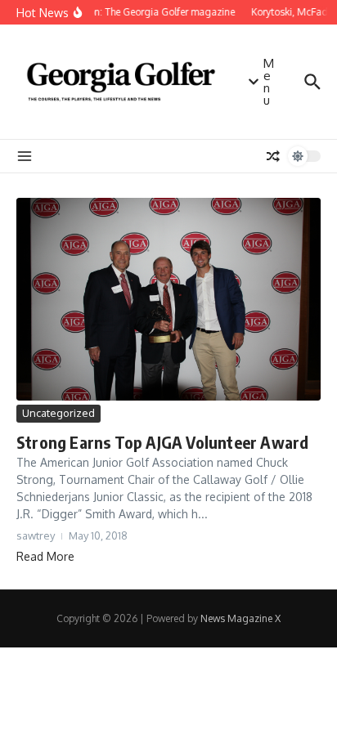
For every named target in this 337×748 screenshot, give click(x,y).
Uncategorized (58, 412)
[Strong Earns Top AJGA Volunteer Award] (168, 299)
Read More (45, 556)
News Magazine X (240, 618)
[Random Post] (273, 156)
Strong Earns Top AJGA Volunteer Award (162, 442)
